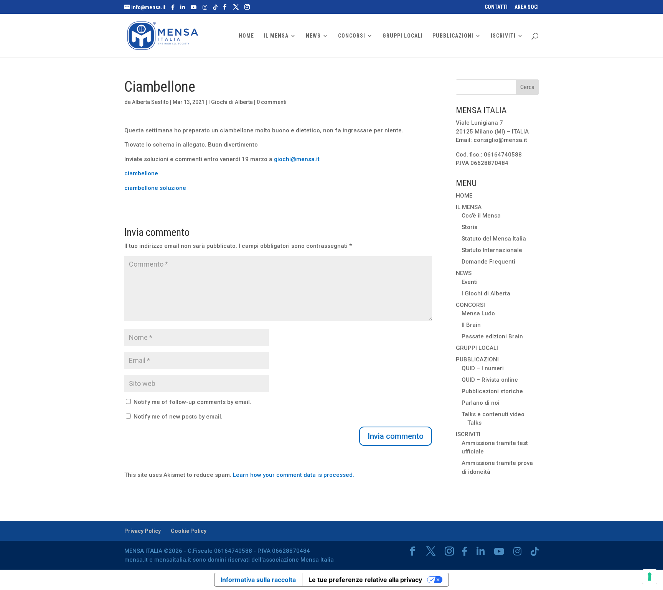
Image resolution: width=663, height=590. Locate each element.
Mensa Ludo (478, 313)
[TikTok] (215, 7)
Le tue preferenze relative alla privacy (365, 579)
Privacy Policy (142, 531)
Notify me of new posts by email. (178, 416)
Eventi (470, 282)
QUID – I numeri (483, 368)
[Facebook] (173, 7)
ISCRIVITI (503, 36)
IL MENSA (276, 36)
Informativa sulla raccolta (258, 579)
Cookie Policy (188, 531)
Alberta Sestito (150, 102)
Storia (470, 227)
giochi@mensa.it (297, 159)
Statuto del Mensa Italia (494, 238)
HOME (246, 36)
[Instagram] (205, 7)
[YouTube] (194, 7)
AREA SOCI (527, 7)
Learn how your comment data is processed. (293, 474)
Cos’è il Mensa (481, 215)
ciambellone (141, 173)
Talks (474, 422)
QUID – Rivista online (490, 379)
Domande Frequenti (488, 261)
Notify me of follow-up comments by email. (192, 402)
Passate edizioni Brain (492, 336)
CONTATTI (496, 7)
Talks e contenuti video (493, 414)
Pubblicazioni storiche (492, 391)
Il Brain (471, 324)
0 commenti (272, 102)
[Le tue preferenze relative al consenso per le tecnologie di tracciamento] (649, 576)
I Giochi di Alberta (230, 102)
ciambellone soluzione (155, 188)
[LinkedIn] (182, 7)
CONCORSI (351, 36)
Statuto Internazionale (492, 250)
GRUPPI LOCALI (403, 36)
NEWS (313, 36)
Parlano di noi (481, 402)
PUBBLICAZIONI (452, 36)
